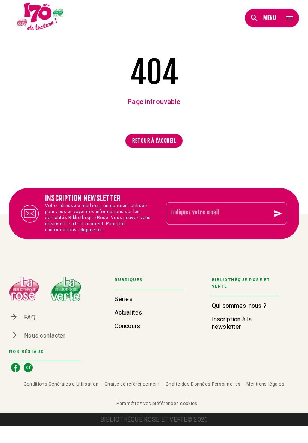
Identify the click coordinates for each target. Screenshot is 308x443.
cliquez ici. (91, 229)
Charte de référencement (132, 384)
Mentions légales (265, 384)
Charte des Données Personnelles (203, 384)
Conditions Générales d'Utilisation (61, 384)
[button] (154, 141)
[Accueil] (40, 18)
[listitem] (15, 367)
